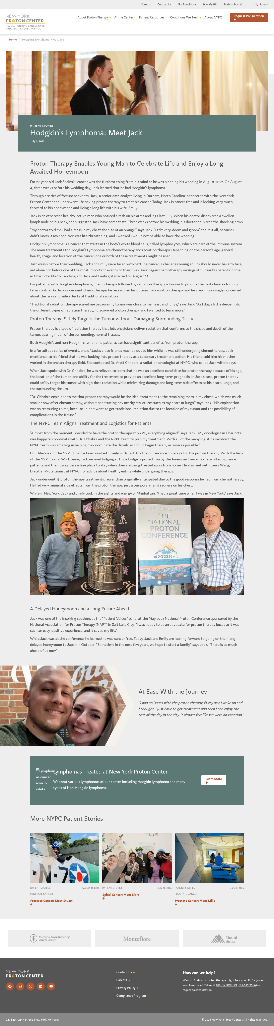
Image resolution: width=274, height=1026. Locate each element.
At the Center (123, 17)
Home (13, 39)
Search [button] (263, 4)
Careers (146, 4)
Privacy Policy (125, 988)
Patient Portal (233, 4)
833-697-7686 (247, 985)
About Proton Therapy (93, 17)
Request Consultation (249, 16)
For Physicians (187, 4)
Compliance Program (131, 996)
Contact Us (164, 4)
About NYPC (213, 17)
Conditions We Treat (184, 17)
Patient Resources (151, 17)
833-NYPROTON (226, 985)
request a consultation (197, 990)
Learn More (214, 779)
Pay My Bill (210, 4)
